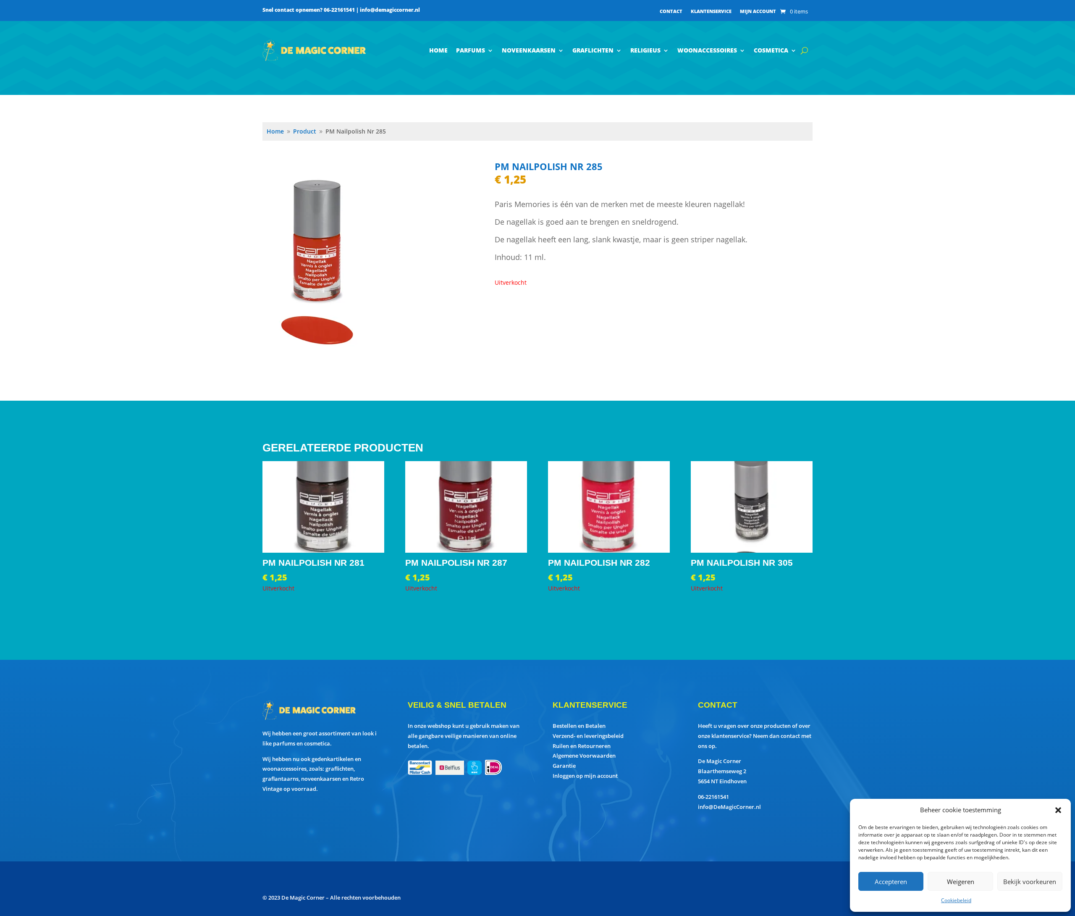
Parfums (470, 50)
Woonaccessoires (707, 50)
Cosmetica (771, 50)
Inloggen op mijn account (585, 776)
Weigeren (960, 881)
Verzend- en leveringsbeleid (588, 736)
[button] (1058, 810)
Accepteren (891, 881)
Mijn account (758, 11)
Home (438, 50)
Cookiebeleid (956, 900)
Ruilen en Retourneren (582, 746)
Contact (671, 11)
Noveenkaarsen (529, 50)
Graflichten (593, 50)
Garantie (564, 765)
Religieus (645, 50)
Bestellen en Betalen (579, 726)
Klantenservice (711, 11)
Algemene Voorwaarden (584, 755)
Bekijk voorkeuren (1029, 881)
